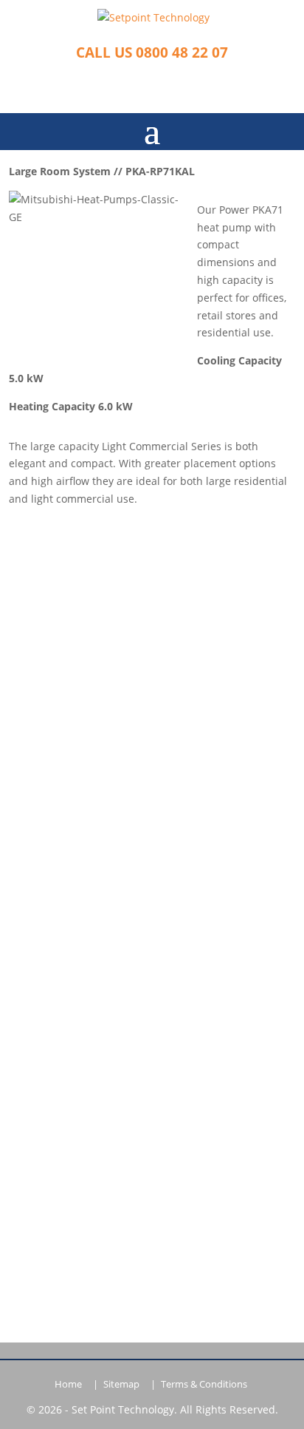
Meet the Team (152, 855)
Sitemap (121, 1384)
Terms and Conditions (152, 969)
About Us (152, 832)
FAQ (152, 751)
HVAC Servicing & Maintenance (152, 705)
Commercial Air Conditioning (152, 637)
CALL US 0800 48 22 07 (152, 52)
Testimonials (152, 878)
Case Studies (152, 900)
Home (68, 1384)
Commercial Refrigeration (152, 660)
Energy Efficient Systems (152, 728)
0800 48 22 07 (152, 1057)
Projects (152, 923)
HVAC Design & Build (152, 682)
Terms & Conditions (204, 1384)
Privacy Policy (152, 946)
